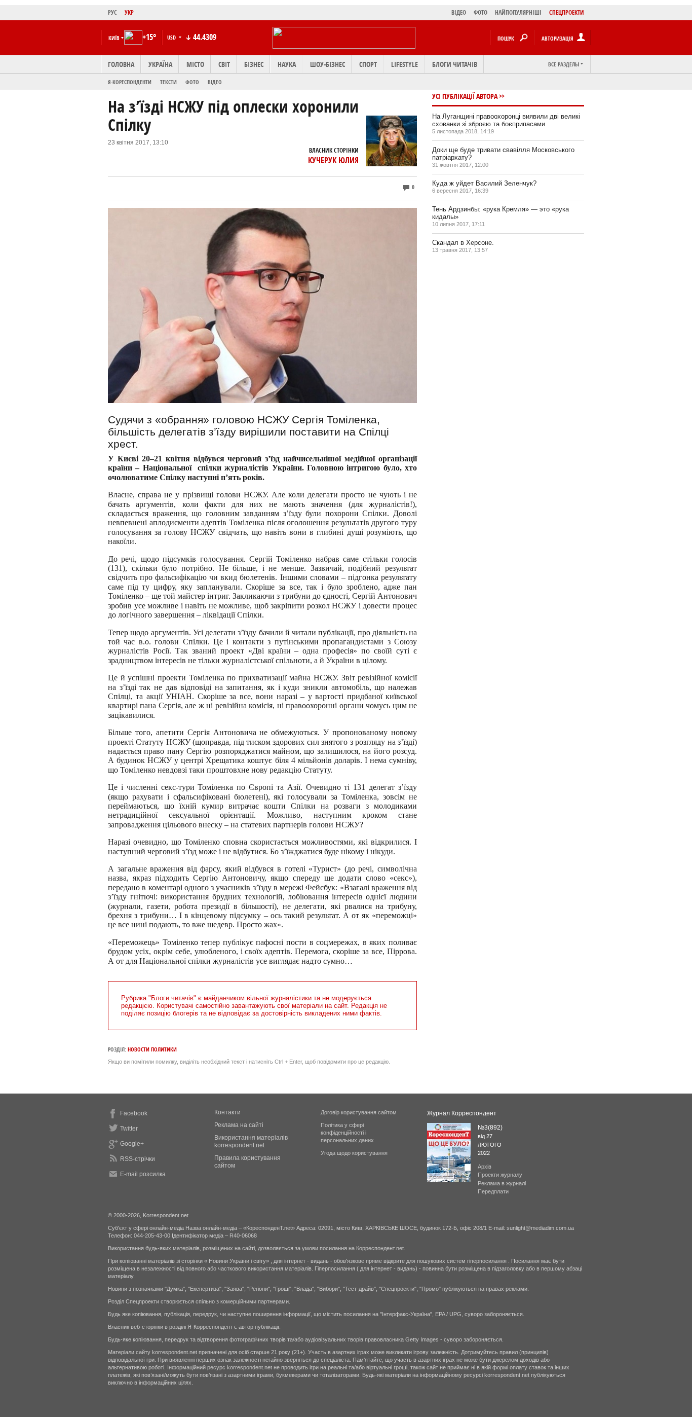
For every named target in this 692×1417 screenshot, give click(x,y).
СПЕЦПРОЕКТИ (566, 12)
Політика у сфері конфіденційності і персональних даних (347, 1132)
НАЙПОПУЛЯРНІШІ (518, 12)
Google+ (132, 1143)
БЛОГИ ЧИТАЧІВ (454, 64)
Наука (287, 64)
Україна (160, 64)
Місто (195, 64)
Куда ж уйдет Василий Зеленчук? (484, 183)
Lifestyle (404, 64)
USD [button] (172, 37)
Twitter (129, 1128)
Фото (192, 82)
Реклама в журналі (502, 1183)
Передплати (493, 1191)
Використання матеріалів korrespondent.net (251, 1141)
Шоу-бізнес (327, 64)
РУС (112, 12)
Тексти (168, 82)
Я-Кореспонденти (129, 82)
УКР (129, 12)
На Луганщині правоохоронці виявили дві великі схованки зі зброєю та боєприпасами (506, 120)
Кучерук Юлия (333, 160)
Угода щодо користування (354, 1153)
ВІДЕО (458, 12)
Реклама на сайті (238, 1125)
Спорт (368, 64)
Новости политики (152, 1049)
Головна (121, 64)
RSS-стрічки (137, 1158)
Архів (484, 1167)
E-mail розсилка (143, 1174)
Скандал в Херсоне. (463, 242)
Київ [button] (114, 38)
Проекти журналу (500, 1175)
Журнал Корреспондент (461, 1113)
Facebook (133, 1113)
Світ (224, 64)
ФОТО (480, 12)
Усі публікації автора (464, 96)
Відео (215, 82)
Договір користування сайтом (359, 1112)
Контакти (227, 1112)
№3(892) (490, 1127)
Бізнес (253, 64)
